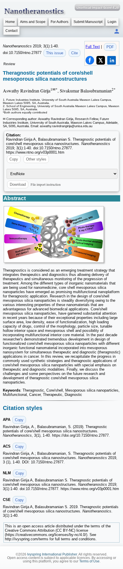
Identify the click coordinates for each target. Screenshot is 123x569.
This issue (54, 53)
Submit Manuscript (88, 22)
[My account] (117, 32)
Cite (74, 53)
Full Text (93, 46)
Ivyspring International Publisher (52, 554)
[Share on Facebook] (90, 60)
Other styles (36, 159)
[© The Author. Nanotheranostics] (54, 234)
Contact (11, 31)
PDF (110, 47)
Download (18, 184)
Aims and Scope (32, 22)
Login (112, 22)
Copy (13, 159)
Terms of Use (89, 561)
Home (10, 22)
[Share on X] (100, 60)
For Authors (59, 22)
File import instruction (46, 184)
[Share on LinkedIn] (111, 60)
